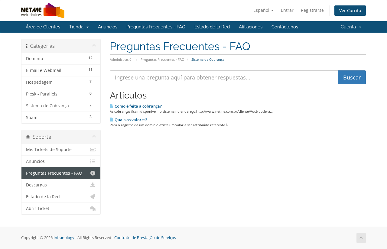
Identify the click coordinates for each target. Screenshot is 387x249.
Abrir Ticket (37, 208)
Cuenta (349, 27)
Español (262, 10)
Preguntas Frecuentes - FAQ (155, 27)
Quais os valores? (130, 119)
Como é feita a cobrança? (138, 106)
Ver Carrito (350, 10)
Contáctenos (285, 27)
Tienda (77, 27)
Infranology (64, 237)
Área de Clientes (43, 27)
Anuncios (107, 27)
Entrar (287, 10)
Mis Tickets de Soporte (49, 149)
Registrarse (312, 10)
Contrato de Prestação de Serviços (145, 237)
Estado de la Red (212, 27)
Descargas (36, 185)
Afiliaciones (250, 27)
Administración (122, 59)
